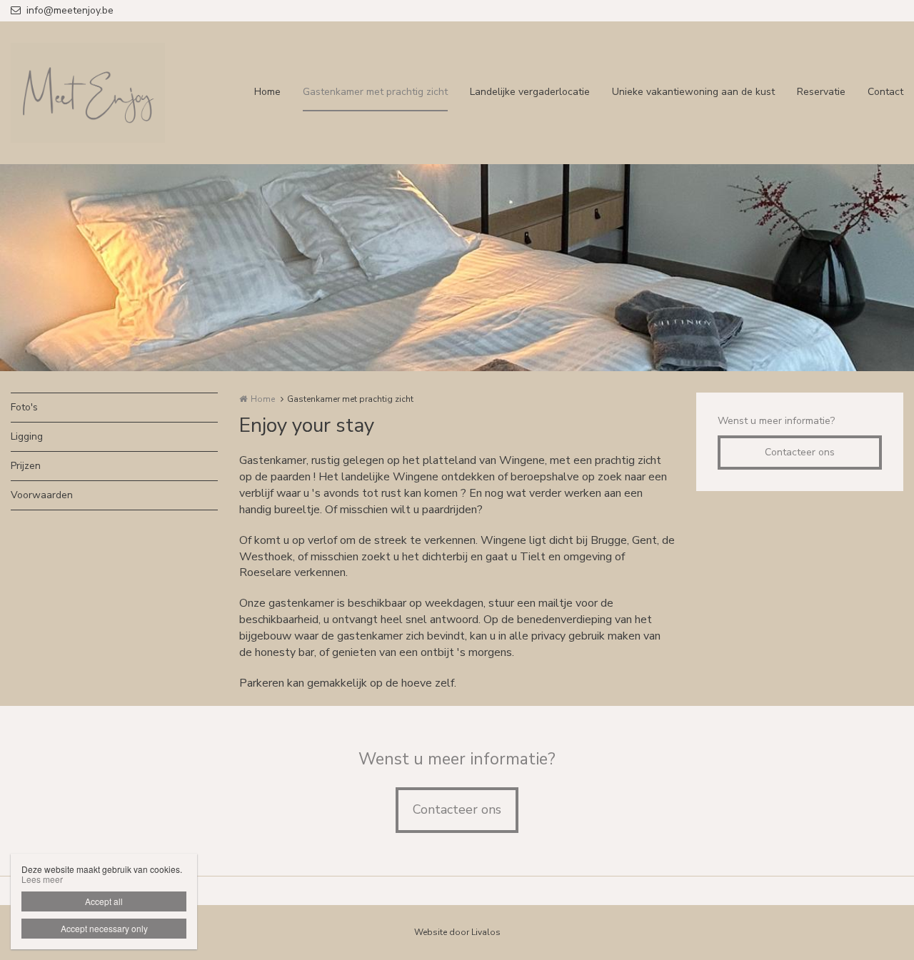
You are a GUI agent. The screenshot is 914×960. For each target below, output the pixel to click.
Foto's (24, 407)
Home (267, 91)
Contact (885, 91)
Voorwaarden (42, 495)
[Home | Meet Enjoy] (109, 92)
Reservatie (821, 91)
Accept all (104, 901)
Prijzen (26, 466)
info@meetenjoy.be (70, 10)
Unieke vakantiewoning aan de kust (693, 91)
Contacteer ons (800, 452)
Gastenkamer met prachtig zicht (375, 91)
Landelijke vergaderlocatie (530, 91)
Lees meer (42, 879)
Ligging (27, 436)
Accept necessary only (104, 928)
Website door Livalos (457, 932)
